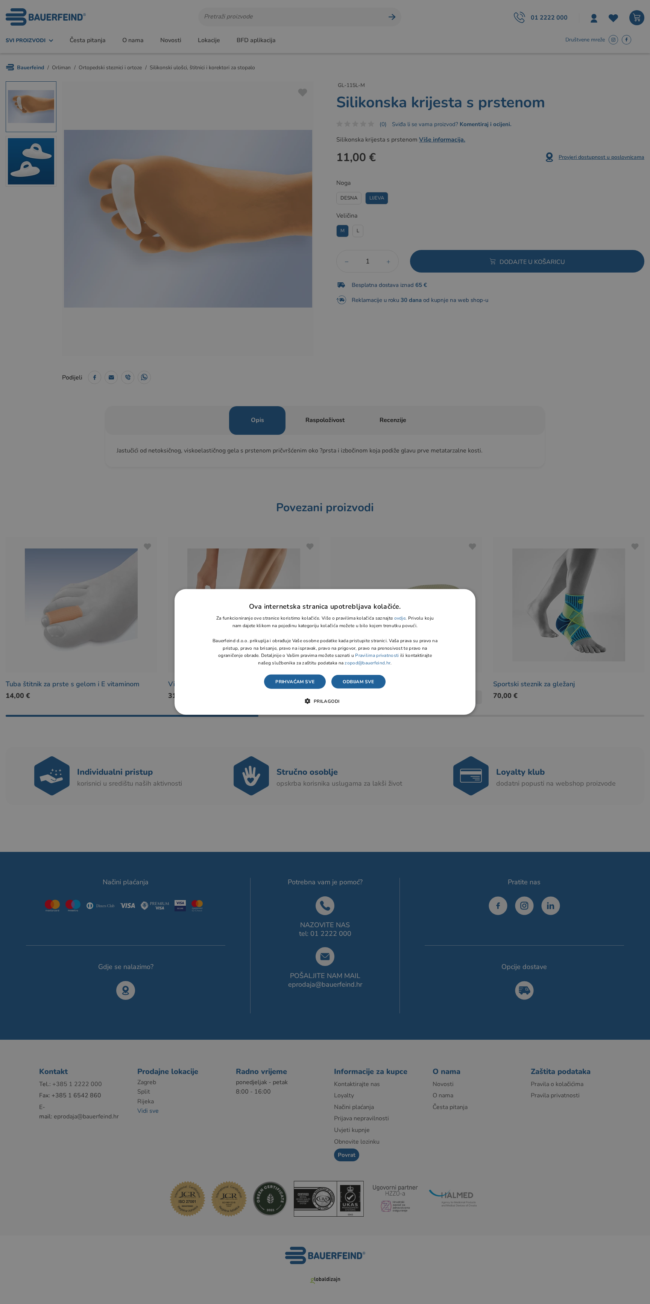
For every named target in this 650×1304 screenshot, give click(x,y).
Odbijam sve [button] (358, 682)
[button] (324, 700)
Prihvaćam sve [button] (294, 682)
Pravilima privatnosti (377, 655)
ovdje (400, 618)
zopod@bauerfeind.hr (367, 663)
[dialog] (325, 652)
